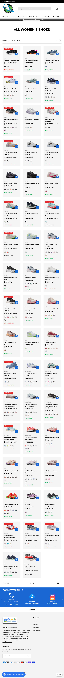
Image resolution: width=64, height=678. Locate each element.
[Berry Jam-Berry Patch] (51, 252)
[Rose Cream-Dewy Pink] (26, 317)
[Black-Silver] (13, 572)
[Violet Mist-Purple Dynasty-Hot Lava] (5, 513)
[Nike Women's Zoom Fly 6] (11, 496)
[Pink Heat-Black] (49, 382)
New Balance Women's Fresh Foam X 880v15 (31, 405)
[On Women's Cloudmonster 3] (32, 496)
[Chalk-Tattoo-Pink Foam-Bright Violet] (5, 477)
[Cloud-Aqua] (8, 572)
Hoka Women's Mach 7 (51, 342)
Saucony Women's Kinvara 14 (32, 536)
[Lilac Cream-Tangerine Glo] (57, 348)
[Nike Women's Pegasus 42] (52, 429)
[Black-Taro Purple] (51, 97)
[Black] (5, 66)
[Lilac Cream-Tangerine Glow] (54, 252)
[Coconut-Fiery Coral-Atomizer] (8, 252)
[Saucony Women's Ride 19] (11, 558)
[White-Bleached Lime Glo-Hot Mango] (8, 446)
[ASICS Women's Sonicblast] (52, 111)
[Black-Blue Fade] (49, 127)
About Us (35, 624)
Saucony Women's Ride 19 (11, 566)
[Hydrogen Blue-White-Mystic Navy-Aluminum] (51, 444)
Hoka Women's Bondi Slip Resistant (52, 278)
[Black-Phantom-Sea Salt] (13, 412)
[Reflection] (36, 412)
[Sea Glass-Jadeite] (13, 317)
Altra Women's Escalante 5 (32, 60)
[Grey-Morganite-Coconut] (13, 189)
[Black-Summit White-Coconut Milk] (13, 477)
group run (5, 640)
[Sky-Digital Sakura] (5, 130)
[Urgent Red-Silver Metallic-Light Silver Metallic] (10, 412)
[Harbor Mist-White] (8, 382)
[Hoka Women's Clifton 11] (52, 300)
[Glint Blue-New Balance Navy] (26, 412)
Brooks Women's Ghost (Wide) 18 (31, 153)
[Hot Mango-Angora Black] (10, 446)
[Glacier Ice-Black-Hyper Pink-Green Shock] (16, 510)
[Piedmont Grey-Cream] (49, 97)
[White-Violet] (5, 544)
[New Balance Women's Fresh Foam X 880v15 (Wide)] (52, 396)
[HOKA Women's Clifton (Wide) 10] (11, 300)
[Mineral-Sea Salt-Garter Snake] (26, 415)
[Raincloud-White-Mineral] (28, 446)
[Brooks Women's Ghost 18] (11, 175)
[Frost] (46, 286)
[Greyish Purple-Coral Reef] (13, 127)
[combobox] (34, 8)
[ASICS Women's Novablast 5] (11, 111)
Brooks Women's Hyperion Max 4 (32, 245)
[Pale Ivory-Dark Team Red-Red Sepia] (16, 477)
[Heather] (46, 544)
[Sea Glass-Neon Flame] (5, 320)
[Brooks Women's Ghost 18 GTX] (32, 175)
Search (35, 621)
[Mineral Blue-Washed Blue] (46, 252)
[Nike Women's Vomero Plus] (32, 462)
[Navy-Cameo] (26, 574)
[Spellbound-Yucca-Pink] (26, 222)
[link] (15, 583)
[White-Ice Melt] (49, 544)
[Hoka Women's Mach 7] (52, 334)
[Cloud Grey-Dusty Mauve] (54, 97)
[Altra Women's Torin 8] (11, 80)
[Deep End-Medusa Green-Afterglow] (46, 382)
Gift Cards (31, 16)
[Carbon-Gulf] (16, 572)
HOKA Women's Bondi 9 (31, 277)
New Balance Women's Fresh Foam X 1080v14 (10, 405)
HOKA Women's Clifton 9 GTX (10, 343)
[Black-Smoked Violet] (36, 382)
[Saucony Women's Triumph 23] (32, 558)
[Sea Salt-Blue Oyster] (28, 382)
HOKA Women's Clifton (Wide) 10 (10, 309)
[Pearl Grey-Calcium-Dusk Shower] (28, 412)
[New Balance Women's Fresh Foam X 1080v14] (11, 396)
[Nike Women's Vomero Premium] (52, 462)
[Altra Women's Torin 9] (32, 80)
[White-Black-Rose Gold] (26, 161)
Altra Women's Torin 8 (10, 89)
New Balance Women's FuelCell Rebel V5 (31, 438)
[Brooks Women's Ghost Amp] (52, 175)
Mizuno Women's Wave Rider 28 (10, 374)
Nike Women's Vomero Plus (31, 471)
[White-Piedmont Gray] (16, 127)
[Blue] (5, 95)
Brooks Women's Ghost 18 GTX (32, 184)
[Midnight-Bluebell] (46, 97)
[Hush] (10, 572)
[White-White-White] (28, 66)
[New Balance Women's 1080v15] (32, 365)
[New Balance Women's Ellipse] (52, 365)
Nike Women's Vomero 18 (11, 471)
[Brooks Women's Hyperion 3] (52, 205)
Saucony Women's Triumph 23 (30, 567)
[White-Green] (8, 66)
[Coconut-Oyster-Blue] (5, 222)
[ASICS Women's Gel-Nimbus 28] (52, 80)
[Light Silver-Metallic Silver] (36, 479)
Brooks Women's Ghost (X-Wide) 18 (52, 153)
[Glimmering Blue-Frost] (46, 351)
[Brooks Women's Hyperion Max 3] (11, 236)
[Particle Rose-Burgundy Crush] (46, 479)
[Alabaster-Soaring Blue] (54, 348)
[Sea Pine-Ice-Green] (26, 95)
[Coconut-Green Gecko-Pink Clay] (5, 252)
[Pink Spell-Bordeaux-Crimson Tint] (8, 510)
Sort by (4, 40)
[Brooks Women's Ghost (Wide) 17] (11, 144)
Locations (36, 627)
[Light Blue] (46, 66)
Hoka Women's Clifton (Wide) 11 (31, 309)
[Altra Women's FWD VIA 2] (52, 52)
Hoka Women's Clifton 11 (51, 309)
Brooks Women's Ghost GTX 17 (10, 214)
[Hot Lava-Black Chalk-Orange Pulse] (10, 477)
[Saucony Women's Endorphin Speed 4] (11, 527)
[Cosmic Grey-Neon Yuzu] (26, 348)
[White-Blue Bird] (51, 382)
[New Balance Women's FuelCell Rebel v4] (11, 429)
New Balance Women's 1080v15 (31, 374)
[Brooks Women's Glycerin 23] (32, 205)
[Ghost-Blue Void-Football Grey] (13, 510)
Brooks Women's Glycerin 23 (32, 214)
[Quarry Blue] (5, 446)
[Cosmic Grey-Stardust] (28, 286)
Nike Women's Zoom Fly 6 (11, 504)
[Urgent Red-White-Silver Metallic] (26, 446)
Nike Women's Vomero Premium (51, 471)
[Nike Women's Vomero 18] (11, 462)
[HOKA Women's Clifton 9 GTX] (11, 334)
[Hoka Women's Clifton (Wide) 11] (32, 300)
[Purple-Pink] (16, 412)
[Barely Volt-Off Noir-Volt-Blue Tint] (8, 513)
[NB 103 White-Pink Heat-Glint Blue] (36, 446)
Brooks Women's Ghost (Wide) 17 (10, 153)
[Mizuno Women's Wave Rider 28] (11, 365)
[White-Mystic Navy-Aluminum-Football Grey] (28, 479)
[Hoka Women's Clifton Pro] (32, 334)
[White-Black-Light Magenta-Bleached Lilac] (49, 444)
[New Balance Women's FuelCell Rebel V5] (32, 429)
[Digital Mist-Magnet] (28, 448)
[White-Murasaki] (26, 127)
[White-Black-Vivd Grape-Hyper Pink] (10, 510)
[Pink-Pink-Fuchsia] (46, 191)
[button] (60, 9)
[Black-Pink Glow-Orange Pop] (26, 66)
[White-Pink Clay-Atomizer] (46, 222)
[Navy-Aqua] (5, 572)
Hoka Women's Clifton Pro (32, 342)
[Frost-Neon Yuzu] (49, 348)
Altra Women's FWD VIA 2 (52, 60)
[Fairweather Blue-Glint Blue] (26, 448)
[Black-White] (8, 95)
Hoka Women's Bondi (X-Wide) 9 (10, 278)
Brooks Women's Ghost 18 (11, 183)
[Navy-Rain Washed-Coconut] (16, 189)
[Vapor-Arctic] (28, 574)
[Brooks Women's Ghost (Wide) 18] (32, 144)
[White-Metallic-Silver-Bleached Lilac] (26, 482)
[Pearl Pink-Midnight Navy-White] (26, 479)
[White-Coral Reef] (10, 127)
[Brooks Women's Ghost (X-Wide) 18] (52, 144)
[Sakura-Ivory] (26, 512)
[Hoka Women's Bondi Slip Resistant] (52, 269)
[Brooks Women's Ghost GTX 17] (11, 205)
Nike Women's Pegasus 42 (52, 437)
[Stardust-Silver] (57, 252)
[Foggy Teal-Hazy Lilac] (28, 127)
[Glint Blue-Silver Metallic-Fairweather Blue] (26, 382)
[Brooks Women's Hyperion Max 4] (32, 236)
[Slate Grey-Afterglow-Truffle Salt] (31, 382)
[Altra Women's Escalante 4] (11, 52)
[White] (34, 412)
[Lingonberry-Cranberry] (26, 286)
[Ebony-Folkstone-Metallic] (28, 161)
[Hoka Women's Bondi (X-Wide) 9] (11, 269)
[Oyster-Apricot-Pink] (5, 161)
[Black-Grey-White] (31, 161)
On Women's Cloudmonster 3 (29, 505)
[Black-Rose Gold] (36, 284)
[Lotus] (28, 544)
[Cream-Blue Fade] (46, 127)
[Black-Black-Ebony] (26, 191)
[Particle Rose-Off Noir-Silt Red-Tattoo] (8, 477)
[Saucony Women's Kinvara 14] (32, 527)
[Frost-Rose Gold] (51, 348)
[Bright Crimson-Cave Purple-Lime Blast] (5, 510)
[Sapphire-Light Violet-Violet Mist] (34, 479)
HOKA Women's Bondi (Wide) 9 (51, 245)
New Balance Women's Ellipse (51, 374)
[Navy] (10, 95)
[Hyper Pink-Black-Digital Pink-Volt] (49, 479)
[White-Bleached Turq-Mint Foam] (31, 479)
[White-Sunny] (10, 544)
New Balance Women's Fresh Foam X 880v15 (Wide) (51, 406)
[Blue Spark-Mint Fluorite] (31, 284)
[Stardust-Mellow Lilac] (31, 317)
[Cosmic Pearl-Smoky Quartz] (5, 350)
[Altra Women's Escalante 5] (32, 52)
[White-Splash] (49, 512)
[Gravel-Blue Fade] (8, 127)
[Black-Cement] (31, 412)
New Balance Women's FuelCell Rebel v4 (10, 438)
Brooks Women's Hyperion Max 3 (11, 245)
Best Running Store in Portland (31, 20)
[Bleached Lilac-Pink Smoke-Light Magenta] (5, 480)
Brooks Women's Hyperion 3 (52, 214)
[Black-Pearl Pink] (5, 127)
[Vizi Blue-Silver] (8, 544)
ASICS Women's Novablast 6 (32, 120)
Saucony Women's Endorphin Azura (50, 505)
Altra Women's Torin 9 (31, 89)
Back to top (32, 609)
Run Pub (38, 16)
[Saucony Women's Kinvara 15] (52, 527)
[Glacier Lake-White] (5, 382)
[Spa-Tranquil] (51, 512)
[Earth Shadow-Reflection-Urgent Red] (5, 412)
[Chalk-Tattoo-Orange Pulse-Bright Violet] (46, 444)
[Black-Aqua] (46, 512)
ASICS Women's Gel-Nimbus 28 (50, 89)
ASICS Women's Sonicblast (49, 120)
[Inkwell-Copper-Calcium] (8, 412)
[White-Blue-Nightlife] (26, 252)
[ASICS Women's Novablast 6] (32, 111)
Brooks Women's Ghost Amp (51, 184)
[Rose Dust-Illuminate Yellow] (31, 127)
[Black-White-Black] (31, 66)
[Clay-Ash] (13, 446)
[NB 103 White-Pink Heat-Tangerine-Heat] (34, 382)
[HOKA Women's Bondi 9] (32, 269)
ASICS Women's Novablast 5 (11, 120)
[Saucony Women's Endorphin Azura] (52, 496)
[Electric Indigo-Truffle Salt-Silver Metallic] (34, 446)
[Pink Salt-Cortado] (28, 415)
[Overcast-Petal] (8, 317)
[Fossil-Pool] (26, 544)
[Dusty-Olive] (13, 95)
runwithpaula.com (7, 642)
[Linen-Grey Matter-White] (31, 446)
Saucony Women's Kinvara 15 (52, 536)
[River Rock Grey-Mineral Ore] (46, 255)
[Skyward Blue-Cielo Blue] (10, 317)
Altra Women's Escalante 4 (11, 60)
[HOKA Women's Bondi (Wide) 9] (52, 236)
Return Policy (37, 630)
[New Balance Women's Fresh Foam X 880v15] (32, 396)
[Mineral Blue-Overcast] (51, 315)
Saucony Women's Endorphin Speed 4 (9, 536)
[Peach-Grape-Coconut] (10, 189)
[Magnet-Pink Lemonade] (54, 382)
